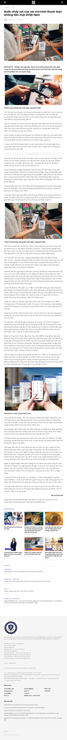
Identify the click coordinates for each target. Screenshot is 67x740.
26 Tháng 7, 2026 (8, 573)
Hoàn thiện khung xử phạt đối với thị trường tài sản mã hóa (23, 571)
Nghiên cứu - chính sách (11, 579)
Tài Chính (12, 7)
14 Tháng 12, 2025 (49, 559)
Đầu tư (6, 588)
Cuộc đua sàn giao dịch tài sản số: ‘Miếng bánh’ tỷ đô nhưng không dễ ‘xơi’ (53, 528)
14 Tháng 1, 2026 (28, 556)
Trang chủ (6, 7)
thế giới (10, 260)
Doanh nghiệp (28, 688)
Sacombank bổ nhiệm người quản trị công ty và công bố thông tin (13, 554)
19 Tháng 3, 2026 (8, 558)
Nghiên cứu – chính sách (32, 695)
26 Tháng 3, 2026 (29, 534)
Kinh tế (26, 691)
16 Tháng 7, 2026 (8, 593)
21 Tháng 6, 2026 (8, 605)
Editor (11, 19)
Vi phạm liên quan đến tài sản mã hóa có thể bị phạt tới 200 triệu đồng (27, 581)
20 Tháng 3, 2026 (49, 532)
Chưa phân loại (9, 688)
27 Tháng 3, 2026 (8, 530)
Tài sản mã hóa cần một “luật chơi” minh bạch (19, 591)
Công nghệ (7, 569)
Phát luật (47, 688)
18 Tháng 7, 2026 (8, 583)
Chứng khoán (8, 691)
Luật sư (26, 693)
